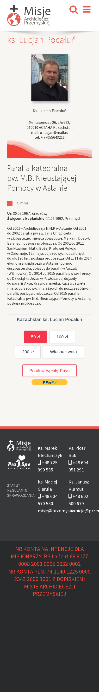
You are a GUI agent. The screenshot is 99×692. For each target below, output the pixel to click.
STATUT (15, 485)
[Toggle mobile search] (73, 9)
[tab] (49, 203)
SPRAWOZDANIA (19, 495)
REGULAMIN (17, 490)
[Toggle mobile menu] (87, 9)
